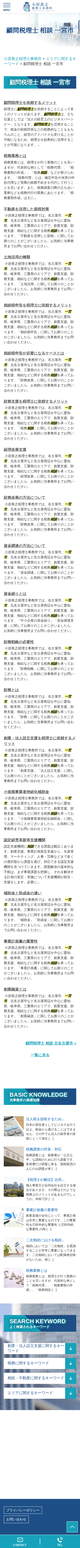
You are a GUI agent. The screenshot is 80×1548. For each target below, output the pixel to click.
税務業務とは (15, 156)
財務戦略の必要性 (19, 642)
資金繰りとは (15, 594)
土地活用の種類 (17, 257)
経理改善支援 (15, 450)
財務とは (11, 690)
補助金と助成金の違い (23, 893)
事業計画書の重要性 (21, 941)
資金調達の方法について (24, 546)
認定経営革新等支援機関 (24, 840)
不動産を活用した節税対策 (26, 209)
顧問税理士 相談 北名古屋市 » (51, 1043)
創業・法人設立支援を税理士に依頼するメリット (40, 741)
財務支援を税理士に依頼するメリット (36, 401)
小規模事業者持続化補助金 (26, 792)
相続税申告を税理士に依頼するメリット (38, 305)
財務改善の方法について (24, 497)
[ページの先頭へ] (72, 1527)
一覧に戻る (40, 1055)
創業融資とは (15, 989)
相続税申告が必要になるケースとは (34, 353)
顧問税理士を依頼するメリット (30, 103)
